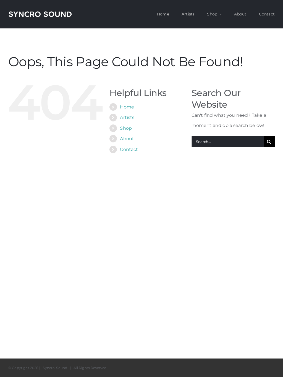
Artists (127, 117)
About (127, 138)
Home (127, 107)
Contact (129, 149)
